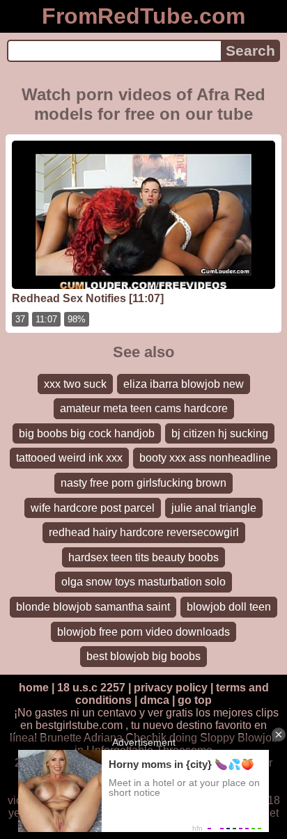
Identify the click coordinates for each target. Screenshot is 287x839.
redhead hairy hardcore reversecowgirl (144, 532)
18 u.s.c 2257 (91, 687)
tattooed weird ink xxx (69, 458)
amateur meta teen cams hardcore (144, 408)
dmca (154, 700)
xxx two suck (75, 384)
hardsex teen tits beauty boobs (143, 557)
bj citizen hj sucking (219, 433)
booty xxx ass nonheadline (205, 458)
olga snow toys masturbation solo (143, 582)
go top (195, 700)
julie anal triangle (213, 508)
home (34, 687)
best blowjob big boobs (143, 656)
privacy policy (171, 687)
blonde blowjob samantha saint (93, 607)
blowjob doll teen (229, 607)
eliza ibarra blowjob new (183, 384)
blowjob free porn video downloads (143, 632)
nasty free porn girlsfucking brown (143, 483)
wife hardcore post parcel (93, 508)
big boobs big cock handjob (87, 433)
